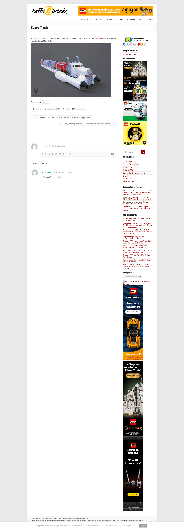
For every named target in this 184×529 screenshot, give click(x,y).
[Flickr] (134, 44)
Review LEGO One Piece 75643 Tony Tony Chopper (136, 256)
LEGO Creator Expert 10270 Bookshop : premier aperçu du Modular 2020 (136, 208)
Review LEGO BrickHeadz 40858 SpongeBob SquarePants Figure (135, 246)
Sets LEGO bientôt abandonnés (134, 173)
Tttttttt (126, 207)
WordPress (72, 518)
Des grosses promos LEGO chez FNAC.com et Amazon (88, 123)
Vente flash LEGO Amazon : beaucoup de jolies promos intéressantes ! (137, 251)
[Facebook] (124, 44)
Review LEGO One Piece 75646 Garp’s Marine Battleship (137, 261)
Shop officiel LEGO (129, 161)
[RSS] (141, 44)
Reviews (109, 19)
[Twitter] (128, 44)
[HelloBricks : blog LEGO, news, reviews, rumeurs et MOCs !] (49, 7)
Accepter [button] (143, 525)
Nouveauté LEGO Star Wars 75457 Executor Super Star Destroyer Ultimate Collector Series (138, 192)
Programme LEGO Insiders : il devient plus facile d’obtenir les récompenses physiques (136, 266)
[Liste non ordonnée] (60, 154)
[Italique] (46, 154)
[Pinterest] (138, 44)
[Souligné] (49, 154)
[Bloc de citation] (63, 154)
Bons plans (131, 19)
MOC (67, 109)
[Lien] (70, 154)
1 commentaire (80, 109)
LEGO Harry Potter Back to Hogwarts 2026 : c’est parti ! (136, 219)
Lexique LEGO (128, 182)
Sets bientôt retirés (146, 19)
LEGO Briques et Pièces (131, 167)
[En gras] (42, 154)
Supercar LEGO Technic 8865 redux (136, 203)
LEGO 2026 (98, 19)
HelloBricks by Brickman (53, 518)
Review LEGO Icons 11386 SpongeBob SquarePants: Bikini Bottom (137, 242)
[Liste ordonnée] (56, 154)
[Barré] (53, 154)
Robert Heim (101, 38)
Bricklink (126, 176)
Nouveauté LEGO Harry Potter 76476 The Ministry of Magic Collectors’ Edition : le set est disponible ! (138, 225)
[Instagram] (131, 44)
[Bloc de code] (67, 154)
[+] (77, 154)
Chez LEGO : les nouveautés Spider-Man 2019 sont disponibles (62, 117)
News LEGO (85, 19)
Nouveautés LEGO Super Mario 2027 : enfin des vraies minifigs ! (137, 198)
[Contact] (144, 44)
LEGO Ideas (127, 179)
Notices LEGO (128, 170)
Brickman (38, 109)
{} (73, 154)
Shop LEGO (119, 19)
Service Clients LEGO (131, 164)
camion (46, 102)
